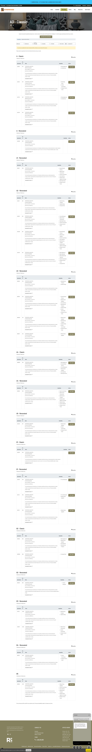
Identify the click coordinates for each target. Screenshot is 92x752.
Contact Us (50, 746)
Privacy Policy (44, 746)
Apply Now (72, 66)
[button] (46, 2)
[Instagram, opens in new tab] (13, 25)
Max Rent (52, 43)
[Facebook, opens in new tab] (11, 25)
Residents (84, 5)
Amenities (57, 9)
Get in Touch (87, 9)
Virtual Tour (80, 9)
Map (75, 9)
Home (52, 9)
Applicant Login (30, 746)
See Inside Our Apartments (46, 36)
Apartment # (70, 43)
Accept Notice (88, 750)
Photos (70, 9)
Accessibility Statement (57, 746)
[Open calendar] (66, 44)
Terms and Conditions (37, 746)
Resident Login (24, 746)
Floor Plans (64, 9)
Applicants (89, 5)
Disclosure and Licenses (66, 746)
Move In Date (62, 43)
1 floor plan (35, 43)
